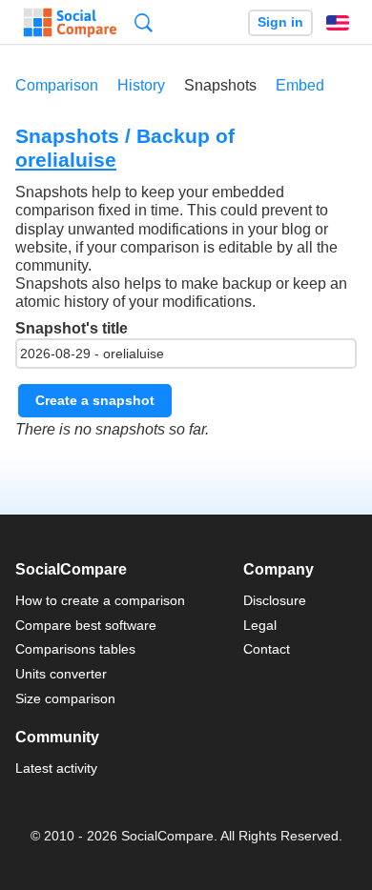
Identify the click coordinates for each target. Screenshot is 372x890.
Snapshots (220, 85)
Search (143, 22)
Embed (300, 85)
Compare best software (85, 625)
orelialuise (65, 160)
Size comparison (65, 698)
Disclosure (274, 600)
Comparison (56, 85)
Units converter (61, 673)
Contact (266, 649)
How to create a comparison (100, 600)
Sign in (280, 22)
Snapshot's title (71, 328)
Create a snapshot (95, 400)
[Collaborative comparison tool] (70, 23)
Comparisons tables (75, 649)
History (141, 85)
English (337, 22)
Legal (260, 625)
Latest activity (56, 768)
